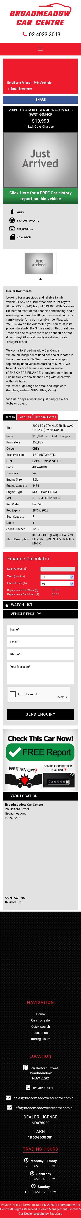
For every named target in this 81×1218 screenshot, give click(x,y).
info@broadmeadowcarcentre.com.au (44, 1108)
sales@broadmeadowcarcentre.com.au (44, 1098)
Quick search (40, 1026)
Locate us (40, 1032)
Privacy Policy (11, 1205)
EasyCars (56, 1213)
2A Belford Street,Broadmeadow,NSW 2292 (44, 1073)
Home (40, 1014)
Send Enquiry (40, 714)
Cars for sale (40, 1020)
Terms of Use (32, 1205)
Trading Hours (40, 1039)
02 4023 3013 (44, 35)
